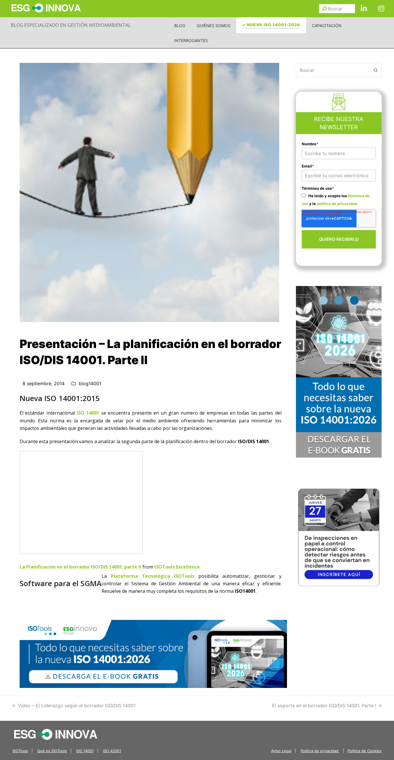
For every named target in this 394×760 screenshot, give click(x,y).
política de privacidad (337, 203)
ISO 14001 (88, 413)
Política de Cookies (365, 750)
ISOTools (20, 750)
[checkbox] (339, 199)
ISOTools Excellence (177, 567)
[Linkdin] (364, 9)
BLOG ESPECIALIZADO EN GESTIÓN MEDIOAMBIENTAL (71, 25)
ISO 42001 (112, 750)
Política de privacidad (320, 750)
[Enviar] (324, 9)
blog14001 (90, 383)
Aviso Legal (281, 750)
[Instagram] (381, 9)
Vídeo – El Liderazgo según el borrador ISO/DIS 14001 (77, 705)
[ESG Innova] (55, 734)
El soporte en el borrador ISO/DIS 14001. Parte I (324, 705)
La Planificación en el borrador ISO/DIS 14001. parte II (80, 567)
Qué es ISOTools (52, 750)
